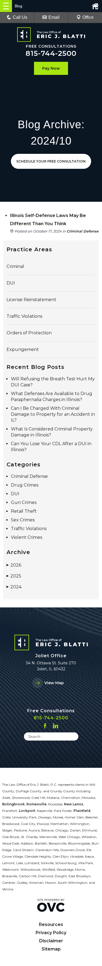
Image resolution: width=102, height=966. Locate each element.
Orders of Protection (29, 332)
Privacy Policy (51, 932)
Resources (51, 924)
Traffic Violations (24, 316)
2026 (14, 565)
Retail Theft (24, 511)
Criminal (15, 266)
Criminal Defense (82, 231)
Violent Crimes (26, 537)
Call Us (20, 17)
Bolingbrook (13, 804)
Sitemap (51, 949)
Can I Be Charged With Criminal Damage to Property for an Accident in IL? (53, 414)
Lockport (27, 811)
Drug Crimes (24, 485)
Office (88, 17)
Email (54, 17)
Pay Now (51, 68)
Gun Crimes (23, 502)
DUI (11, 283)
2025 (14, 576)
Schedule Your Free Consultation (51, 161)
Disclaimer (51, 940)
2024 (14, 586)
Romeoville (36, 804)
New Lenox (73, 804)
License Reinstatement (31, 299)
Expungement (23, 349)
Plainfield (81, 811)
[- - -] (6, 6)
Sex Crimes (23, 519)
